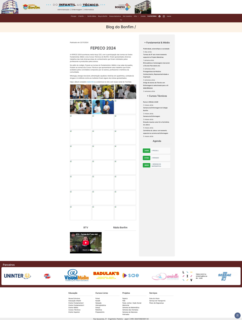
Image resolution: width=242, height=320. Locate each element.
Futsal (97, 298)
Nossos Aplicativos (115, 16)
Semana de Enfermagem (151, 116)
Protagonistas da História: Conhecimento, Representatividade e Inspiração (156, 74)
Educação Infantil (75, 301)
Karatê (97, 301)
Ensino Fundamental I (76, 303)
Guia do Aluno (154, 298)
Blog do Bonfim (102, 16)
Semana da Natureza (129, 312)
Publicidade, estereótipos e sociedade (156, 49)
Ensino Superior (74, 312)
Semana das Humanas (130, 310)
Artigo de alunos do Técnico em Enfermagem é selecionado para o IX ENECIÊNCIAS (155, 85)
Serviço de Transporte (157, 301)
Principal (73, 16)
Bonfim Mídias (92, 16)
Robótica (98, 310)
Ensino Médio (73, 307)
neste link (90, 82)
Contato (143, 16)
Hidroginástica (100, 305)
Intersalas (125, 314)
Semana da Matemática (130, 307)
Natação (98, 303)
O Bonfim (81, 16)
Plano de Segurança (156, 303)
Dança (97, 307)
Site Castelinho (127, 16)
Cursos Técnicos (74, 310)
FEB (123, 301)
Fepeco (125, 298)
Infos (135, 16)
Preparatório (99, 312)
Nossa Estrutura (74, 298)
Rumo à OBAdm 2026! (150, 102)
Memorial (125, 305)
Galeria (169, 16)
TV (121, 20)
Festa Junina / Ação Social (131, 303)
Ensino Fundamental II (76, 305)
